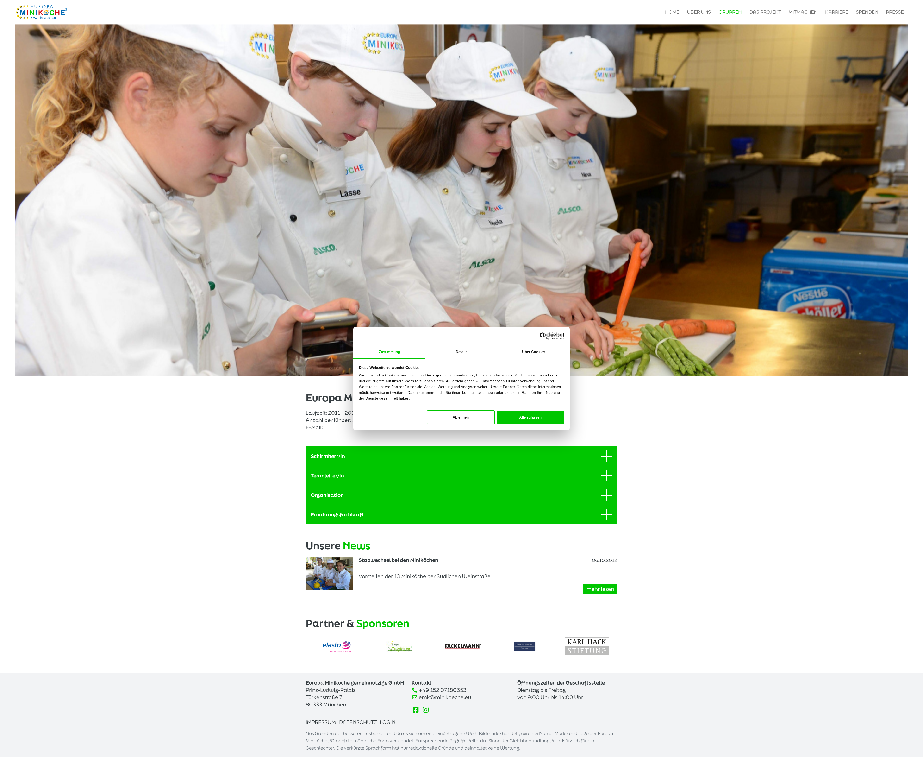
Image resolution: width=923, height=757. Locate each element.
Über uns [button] (699, 12)
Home (672, 12)
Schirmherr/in (328, 456)
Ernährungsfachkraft (337, 514)
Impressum (321, 722)
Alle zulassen (530, 417)
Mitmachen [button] (803, 12)
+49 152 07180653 (442, 690)
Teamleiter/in (327, 475)
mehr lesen (600, 588)
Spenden (867, 12)
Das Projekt (765, 12)
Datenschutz (358, 722)
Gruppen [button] (730, 12)
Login (387, 722)
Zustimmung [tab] (389, 352)
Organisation (327, 495)
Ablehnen (461, 417)
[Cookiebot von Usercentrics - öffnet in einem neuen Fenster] (543, 336)
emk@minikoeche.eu (445, 697)
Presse (895, 12)
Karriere (836, 12)
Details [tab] (462, 352)
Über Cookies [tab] (533, 352)
